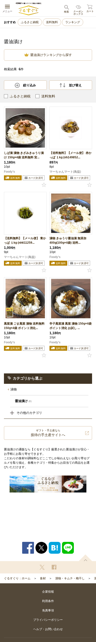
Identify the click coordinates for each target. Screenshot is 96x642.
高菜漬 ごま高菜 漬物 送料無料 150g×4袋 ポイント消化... (24, 326)
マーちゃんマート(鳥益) (65, 171)
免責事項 (48, 610)
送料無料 (52, 22)
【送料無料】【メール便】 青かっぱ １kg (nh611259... (25, 240)
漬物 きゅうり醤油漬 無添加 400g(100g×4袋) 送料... (67, 240)
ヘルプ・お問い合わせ (48, 629)
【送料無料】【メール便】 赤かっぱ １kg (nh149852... (70, 155)
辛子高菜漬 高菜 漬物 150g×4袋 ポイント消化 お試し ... (70, 326)
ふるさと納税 (30, 22)
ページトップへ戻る (85, 557)
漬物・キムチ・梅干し (70, 578)
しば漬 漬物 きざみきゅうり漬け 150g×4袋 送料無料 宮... (24, 155)
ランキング (72, 22)
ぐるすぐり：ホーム (17, 578)
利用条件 (48, 601)
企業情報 (48, 591)
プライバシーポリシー (48, 620)
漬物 (13, 389)
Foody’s (9, 171)
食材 (43, 578)
